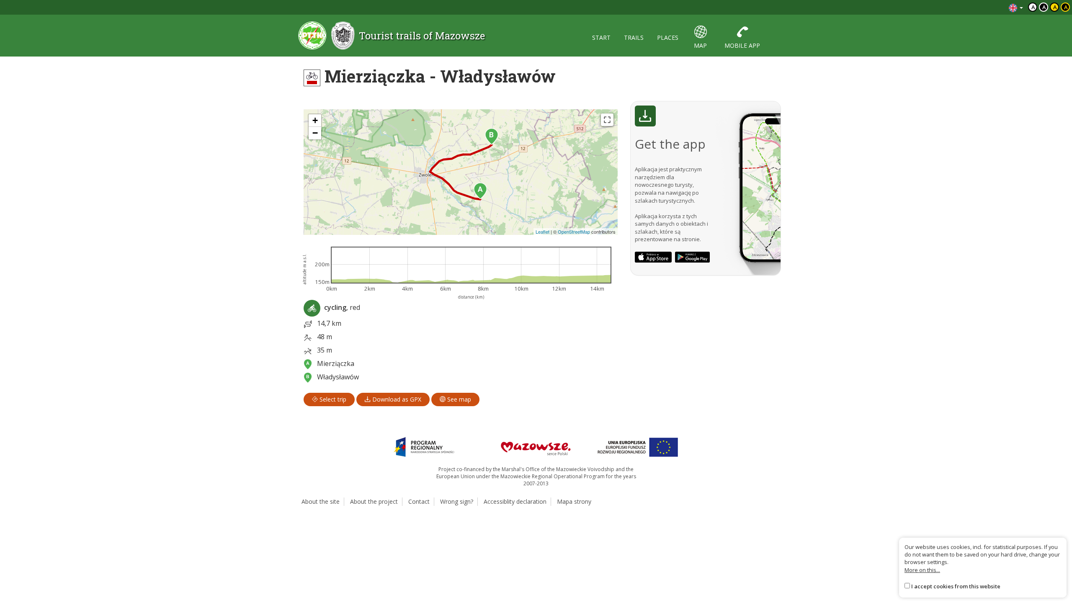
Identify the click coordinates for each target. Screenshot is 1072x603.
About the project (374, 501)
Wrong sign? (456, 501)
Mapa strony (574, 501)
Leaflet (542, 231)
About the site (321, 501)
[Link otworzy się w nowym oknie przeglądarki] (653, 257)
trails (634, 37)
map (700, 45)
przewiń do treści (980, 7)
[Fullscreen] (607, 119)
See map (458, 399)
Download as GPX (396, 399)
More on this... (922, 570)
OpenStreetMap (574, 231)
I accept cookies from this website (955, 586)
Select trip (332, 399)
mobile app (742, 45)
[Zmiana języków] (1016, 7)
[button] (480, 191)
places (667, 37)
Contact (419, 501)
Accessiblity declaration (515, 501)
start (601, 37)
